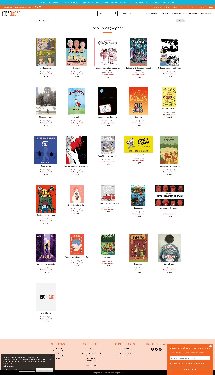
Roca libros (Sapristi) (45, 72)
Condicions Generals (124, 348)
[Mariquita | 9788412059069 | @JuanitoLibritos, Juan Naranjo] (76, 101)
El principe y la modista (76, 205)
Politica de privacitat (124, 356)
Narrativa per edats (190, 13)
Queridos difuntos (169, 109)
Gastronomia (91, 356)
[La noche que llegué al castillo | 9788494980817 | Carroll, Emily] (76, 150)
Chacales (76, 68)
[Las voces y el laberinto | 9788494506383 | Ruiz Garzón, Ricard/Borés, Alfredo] (45, 248)
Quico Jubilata (138, 155)
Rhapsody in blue (45, 117)
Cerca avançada (126, 13)
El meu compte (201, 7)
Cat (193, 7)
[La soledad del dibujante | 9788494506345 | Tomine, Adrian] (107, 101)
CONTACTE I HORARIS (178, 7)
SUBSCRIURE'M (190, 369)
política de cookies (9, 366)
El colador (176, 13)
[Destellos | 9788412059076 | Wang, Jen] (138, 101)
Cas (188, 7)
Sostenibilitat (91, 358)
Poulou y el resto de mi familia (76, 257)
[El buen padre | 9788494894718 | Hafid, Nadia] (45, 150)
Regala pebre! (206, 13)
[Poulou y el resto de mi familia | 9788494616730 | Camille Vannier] (76, 244)
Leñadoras (138, 208)
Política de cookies (124, 353)
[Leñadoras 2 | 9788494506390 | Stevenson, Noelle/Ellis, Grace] (107, 244)
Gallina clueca (45, 68)
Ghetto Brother (169, 264)
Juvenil (91, 351)
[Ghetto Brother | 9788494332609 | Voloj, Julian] (169, 248)
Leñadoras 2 (107, 257)
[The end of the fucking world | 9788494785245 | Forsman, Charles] (107, 193)
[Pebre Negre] (11, 15)
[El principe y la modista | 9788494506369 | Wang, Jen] (76, 194)
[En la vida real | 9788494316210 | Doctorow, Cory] (45, 297)
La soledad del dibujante (107, 117)
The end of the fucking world (107, 203)
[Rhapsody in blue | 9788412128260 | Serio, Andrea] (45, 101)
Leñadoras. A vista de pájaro (169, 166)
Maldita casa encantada (45, 215)
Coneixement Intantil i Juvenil (91, 353)
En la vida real (45, 313)
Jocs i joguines (91, 366)
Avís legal (124, 351)
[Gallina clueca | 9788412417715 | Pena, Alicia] (45, 52)
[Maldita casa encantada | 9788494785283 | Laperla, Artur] (45, 199)
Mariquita (76, 117)
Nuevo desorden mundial (169, 208)
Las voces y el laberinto (46, 264)
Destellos (138, 117)
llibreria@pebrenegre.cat (25, 7)
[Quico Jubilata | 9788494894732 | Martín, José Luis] (138, 144)
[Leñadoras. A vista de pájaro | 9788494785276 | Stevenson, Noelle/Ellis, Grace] (169, 150)
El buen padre (45, 166)
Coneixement (164, 13)
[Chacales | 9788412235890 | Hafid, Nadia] (76, 52)
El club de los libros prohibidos (169, 68)
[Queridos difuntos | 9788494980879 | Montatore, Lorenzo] (169, 97)
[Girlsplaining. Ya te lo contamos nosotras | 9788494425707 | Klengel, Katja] (107, 52)
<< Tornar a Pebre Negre (161, 7)
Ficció (91, 363)
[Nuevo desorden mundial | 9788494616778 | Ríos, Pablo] (169, 195)
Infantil (91, 348)
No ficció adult (91, 361)
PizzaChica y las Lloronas (107, 156)
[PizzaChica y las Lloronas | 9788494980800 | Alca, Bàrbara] (107, 145)
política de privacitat (198, 363)
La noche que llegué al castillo (76, 166)
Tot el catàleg (151, 13)
